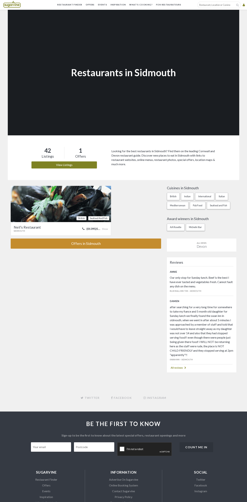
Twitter (200, 479)
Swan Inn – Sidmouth (181, 359)
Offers (90, 4)
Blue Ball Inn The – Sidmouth (185, 291)
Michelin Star (195, 227)
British (173, 196)
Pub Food (197, 205)
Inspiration (118, 4)
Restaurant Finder (69, 4)
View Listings (64, 164)
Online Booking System (123, 485)
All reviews (177, 367)
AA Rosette (175, 227)
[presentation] (144, 449)
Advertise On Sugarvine (123, 479)
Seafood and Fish (218, 205)
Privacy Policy (123, 497)
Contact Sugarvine (123, 491)
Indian (187, 196)
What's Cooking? (140, 4)
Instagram (200, 491)
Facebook (200, 485)
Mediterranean (177, 205)
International (204, 196)
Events (102, 4)
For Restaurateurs (168, 4)
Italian (222, 196)
